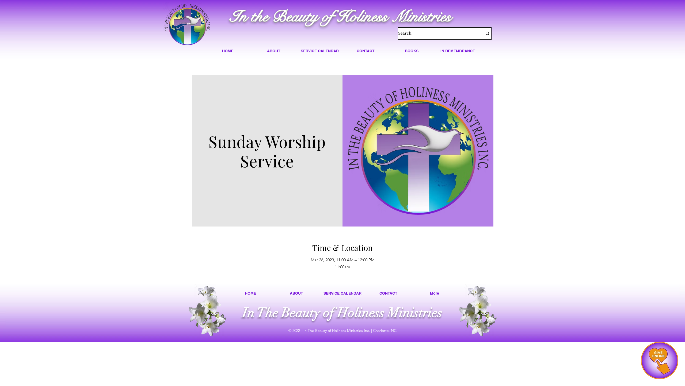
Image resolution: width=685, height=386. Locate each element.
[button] (274, 51)
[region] (660, 360)
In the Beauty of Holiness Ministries (340, 16)
